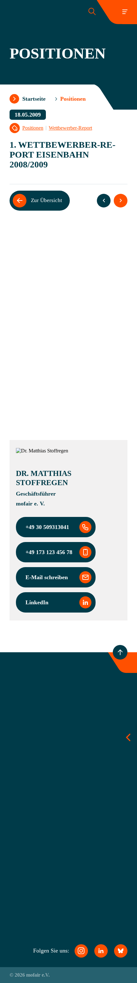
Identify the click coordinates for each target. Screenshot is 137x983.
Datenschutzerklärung (50, 889)
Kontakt (37, 836)
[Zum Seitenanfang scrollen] (120, 652)
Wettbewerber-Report (70, 128)
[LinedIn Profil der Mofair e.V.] (101, 951)
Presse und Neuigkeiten (52, 815)
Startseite (34, 98)
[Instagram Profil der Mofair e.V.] (81, 951)
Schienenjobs (43, 825)
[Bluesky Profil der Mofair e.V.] (120, 951)
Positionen (32, 128)
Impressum (40, 900)
